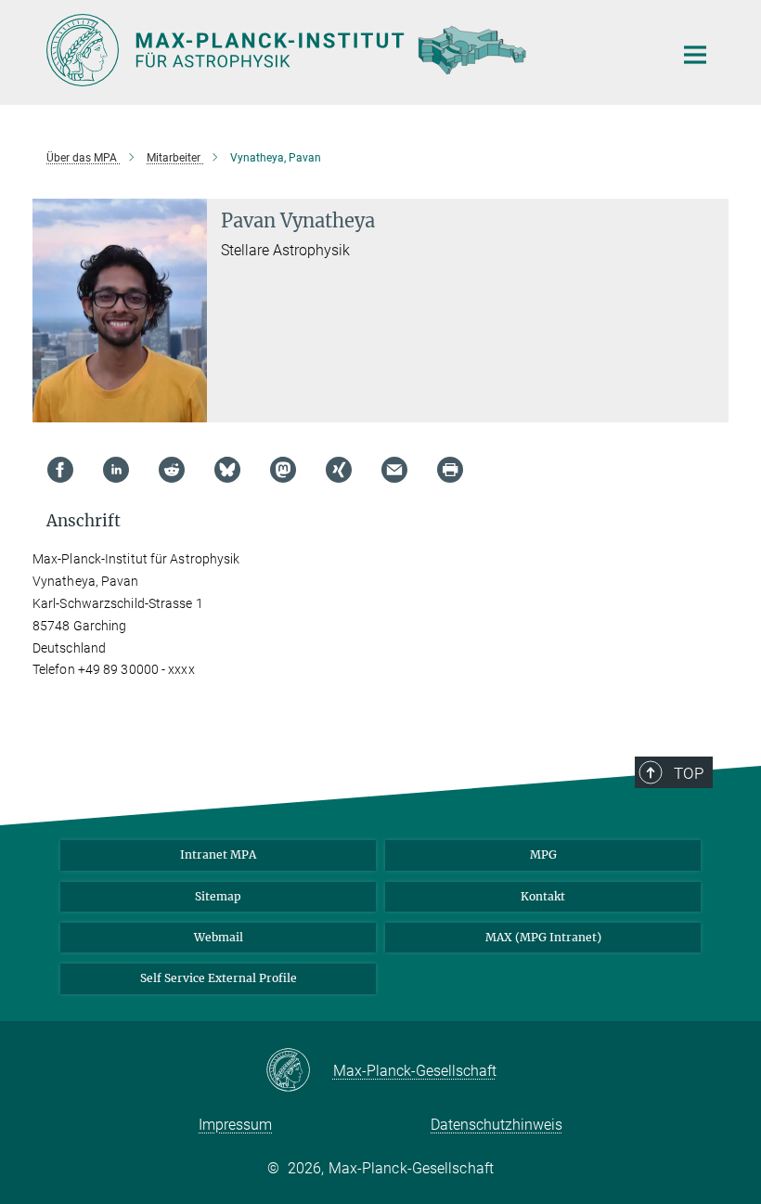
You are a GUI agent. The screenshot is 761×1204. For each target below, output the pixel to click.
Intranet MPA (218, 854)
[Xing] (339, 470)
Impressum (235, 1124)
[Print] (450, 470)
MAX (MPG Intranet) (543, 937)
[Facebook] (60, 470)
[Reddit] (172, 470)
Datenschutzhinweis (496, 1124)
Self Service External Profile (218, 978)
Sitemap (218, 896)
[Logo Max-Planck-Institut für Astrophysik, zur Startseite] (348, 50)
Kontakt (543, 896)
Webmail (218, 937)
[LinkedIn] (116, 470)
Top (688, 773)
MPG (543, 854)
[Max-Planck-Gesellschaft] (299, 1071)
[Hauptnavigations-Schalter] (695, 54)
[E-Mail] (394, 470)
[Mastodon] (283, 470)
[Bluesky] (227, 470)
